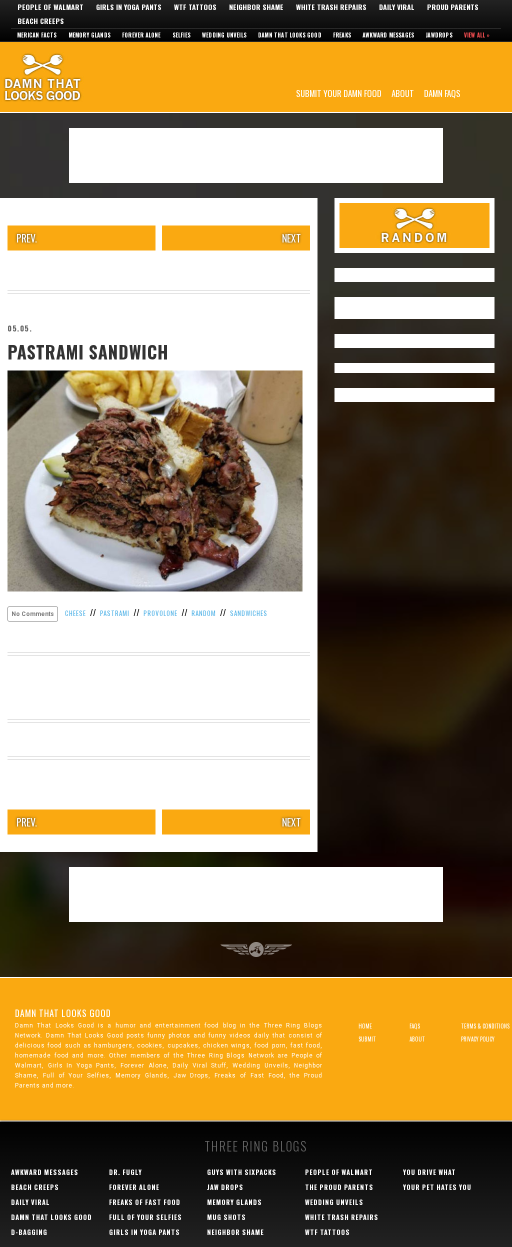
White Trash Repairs (331, 7)
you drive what (429, 1172)
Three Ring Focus (256, 949)
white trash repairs (341, 1217)
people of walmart (339, 1172)
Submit (367, 1039)
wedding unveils (334, 1202)
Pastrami (115, 613)
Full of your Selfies (145, 1217)
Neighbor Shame (256, 7)
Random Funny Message (415, 225)
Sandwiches (249, 613)
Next (291, 238)
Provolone (161, 613)
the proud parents (339, 1187)
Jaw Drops (225, 1187)
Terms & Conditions (485, 1026)
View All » (477, 35)
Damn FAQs (442, 92)
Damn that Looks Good (290, 35)
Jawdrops (439, 35)
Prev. (26, 238)
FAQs (415, 1026)
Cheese (75, 613)
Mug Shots (226, 1217)
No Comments (33, 614)
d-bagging (29, 1232)
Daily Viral (396, 7)
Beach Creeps (41, 21)
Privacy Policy (477, 1039)
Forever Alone (141, 35)
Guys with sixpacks (241, 1172)
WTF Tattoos (195, 7)
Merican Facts (37, 35)
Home (365, 1026)
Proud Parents (452, 7)
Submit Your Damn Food (339, 92)
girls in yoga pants (144, 1232)
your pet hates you (437, 1187)
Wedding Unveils (224, 35)
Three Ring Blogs (256, 1145)
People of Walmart (51, 7)
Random (204, 613)
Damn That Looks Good (60, 77)
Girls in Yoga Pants (129, 7)
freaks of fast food (144, 1202)
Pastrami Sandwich (88, 351)
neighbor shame (235, 1232)
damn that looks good (51, 1217)
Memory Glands (89, 35)
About (403, 92)
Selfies (181, 35)
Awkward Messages (388, 35)
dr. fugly (125, 1172)
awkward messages (44, 1172)
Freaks (342, 35)
